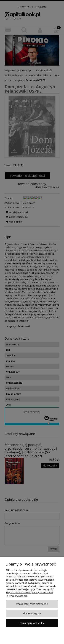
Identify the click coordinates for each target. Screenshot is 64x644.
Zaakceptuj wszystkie (32, 623)
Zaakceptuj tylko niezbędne (32, 603)
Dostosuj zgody (32, 613)
